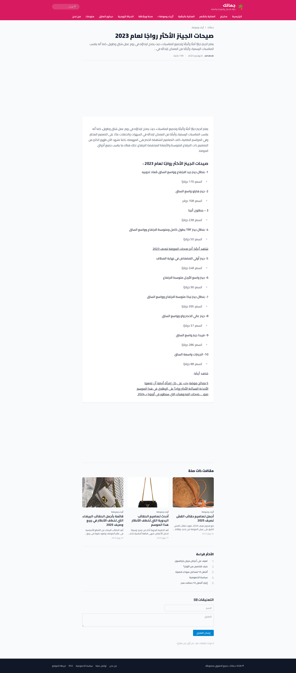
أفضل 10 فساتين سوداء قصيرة (191, 572)
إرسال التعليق (203, 633)
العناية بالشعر (207, 16)
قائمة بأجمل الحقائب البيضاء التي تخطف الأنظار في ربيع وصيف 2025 (102, 520)
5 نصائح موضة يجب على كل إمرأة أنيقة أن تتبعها (176, 383)
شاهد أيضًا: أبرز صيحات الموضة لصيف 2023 (180, 249)
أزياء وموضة (165, 16)
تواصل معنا (101, 666)
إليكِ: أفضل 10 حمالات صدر (194, 583)
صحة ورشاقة (145, 16)
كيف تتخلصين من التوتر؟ (195, 566)
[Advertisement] (148, 88)
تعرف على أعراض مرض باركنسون (191, 561)
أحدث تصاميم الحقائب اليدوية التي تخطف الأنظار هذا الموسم (150, 520)
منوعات (90, 16)
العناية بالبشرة (186, 16)
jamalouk (209, 55)
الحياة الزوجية (126, 16)
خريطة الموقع (59, 666)
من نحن (76, 16)
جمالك (210, 27)
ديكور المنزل (106, 16)
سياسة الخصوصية (198, 577)
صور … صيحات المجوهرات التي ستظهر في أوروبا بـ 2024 (172, 394)
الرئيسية (237, 16)
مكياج (223, 16)
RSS (71, 666)
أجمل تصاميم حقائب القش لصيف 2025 (195, 518)
